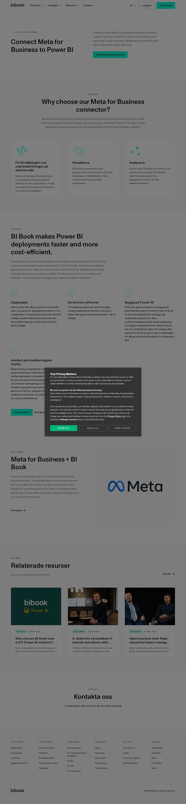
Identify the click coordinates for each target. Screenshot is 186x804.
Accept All (64, 428)
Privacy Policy (114, 416)
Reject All (93, 428)
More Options (122, 428)
